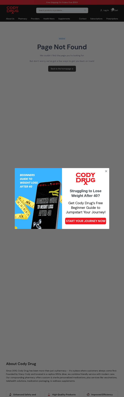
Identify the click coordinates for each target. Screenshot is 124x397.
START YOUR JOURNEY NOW (85, 221)
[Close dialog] (106, 171)
